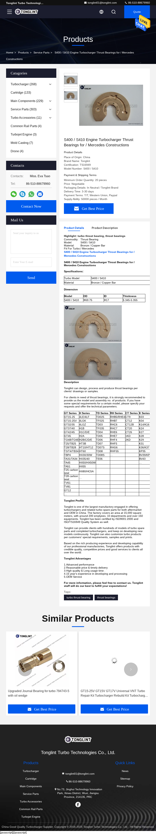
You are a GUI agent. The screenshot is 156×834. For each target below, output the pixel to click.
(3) (24, 134)
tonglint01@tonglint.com (102, 2)
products (23, 52)
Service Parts (41, 52)
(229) (27, 101)
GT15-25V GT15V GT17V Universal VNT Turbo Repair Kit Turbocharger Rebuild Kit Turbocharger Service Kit (114, 693)
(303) (24, 109)
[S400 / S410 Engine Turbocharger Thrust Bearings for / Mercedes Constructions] (111, 105)
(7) (22, 142)
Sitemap (125, 778)
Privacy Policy (125, 786)
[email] (39, 194)
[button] (25, 669)
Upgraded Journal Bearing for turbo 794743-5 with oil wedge (38, 693)
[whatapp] (31, 194)
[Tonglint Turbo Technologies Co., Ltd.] (26, 11)
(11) (26, 117)
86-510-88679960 (138, 2)
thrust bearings (106, 597)
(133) (21, 92)
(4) (26, 126)
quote (137, 11)
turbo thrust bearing (78, 597)
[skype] (22, 194)
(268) (24, 84)
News (125, 771)
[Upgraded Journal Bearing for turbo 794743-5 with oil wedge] (41, 660)
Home (9, 52)
